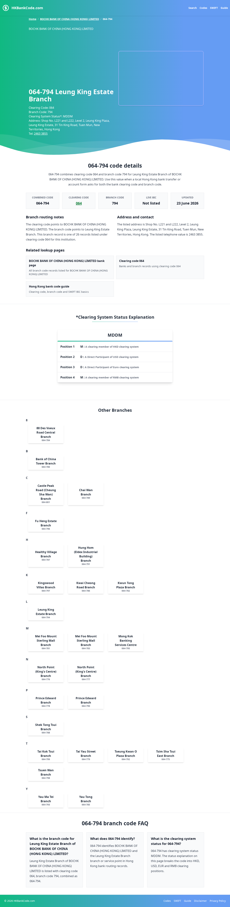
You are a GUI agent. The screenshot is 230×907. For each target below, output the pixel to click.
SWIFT (214, 8)
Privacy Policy (218, 900)
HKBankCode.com (27, 7)
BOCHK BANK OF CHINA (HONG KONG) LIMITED (69, 19)
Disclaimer (200, 900)
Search (192, 8)
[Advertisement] (72, 58)
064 (79, 203)
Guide (224, 8)
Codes (203, 8)
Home (32, 19)
